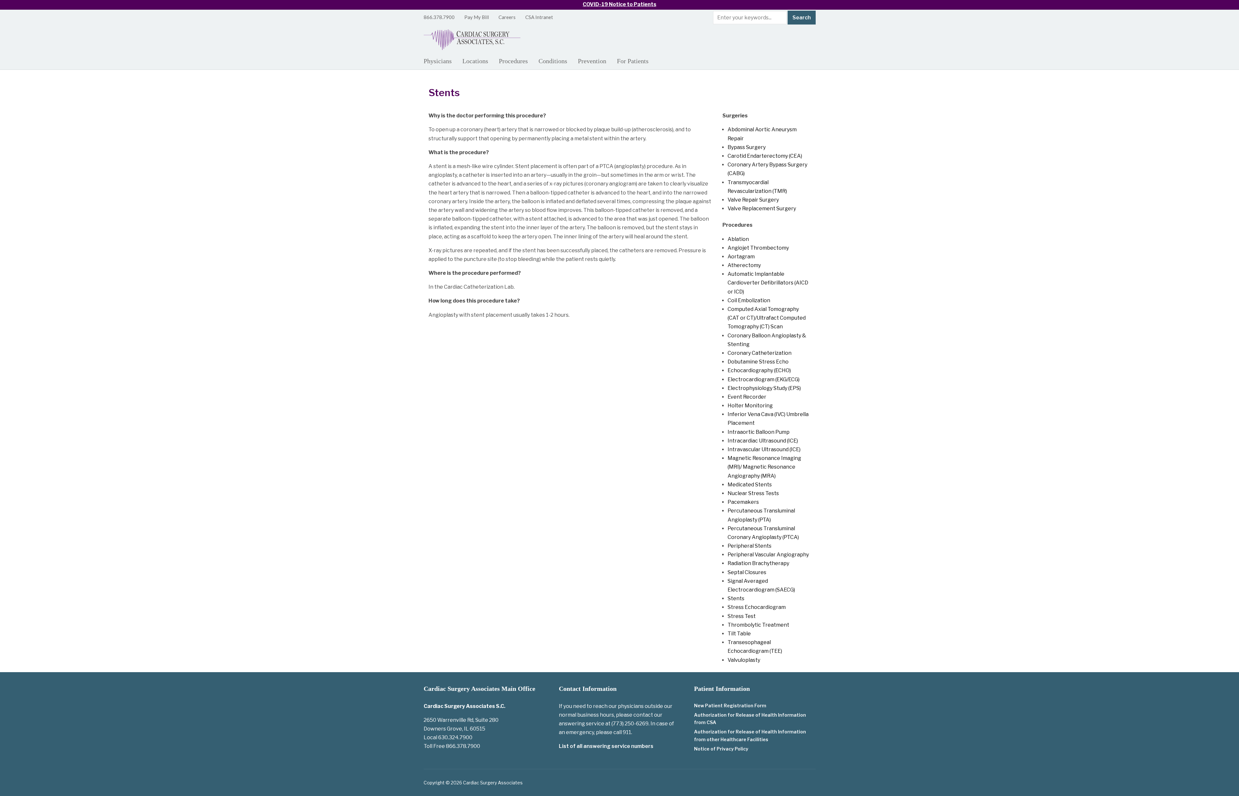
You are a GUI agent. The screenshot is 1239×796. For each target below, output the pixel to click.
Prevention (592, 61)
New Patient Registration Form (730, 705)
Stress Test (742, 616)
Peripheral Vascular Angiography (768, 555)
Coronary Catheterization (759, 353)
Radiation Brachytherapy (758, 563)
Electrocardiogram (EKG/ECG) (764, 379)
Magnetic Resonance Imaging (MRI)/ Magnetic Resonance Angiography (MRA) (764, 467)
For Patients (633, 61)
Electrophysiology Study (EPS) (764, 388)
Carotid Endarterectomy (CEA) (765, 156)
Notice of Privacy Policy (721, 748)
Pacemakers (743, 502)
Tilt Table (739, 634)
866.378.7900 (439, 17)
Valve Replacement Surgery (762, 208)
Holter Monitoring (750, 406)
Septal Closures (747, 572)
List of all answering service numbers (606, 746)
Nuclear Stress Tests (753, 493)
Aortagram (741, 257)
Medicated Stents (750, 485)
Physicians (438, 61)
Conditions (553, 61)
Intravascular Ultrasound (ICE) (764, 449)
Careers (507, 17)
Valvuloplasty (744, 660)
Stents (736, 598)
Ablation (738, 239)
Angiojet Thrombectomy (758, 248)
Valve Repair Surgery (753, 200)
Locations (475, 61)
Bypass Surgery (747, 147)
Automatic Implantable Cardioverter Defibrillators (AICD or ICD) (768, 282)
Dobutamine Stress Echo (758, 362)
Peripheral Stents (749, 546)
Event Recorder (747, 397)
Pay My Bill (476, 17)
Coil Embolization (749, 300)
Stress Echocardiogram (757, 607)
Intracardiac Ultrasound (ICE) (763, 441)
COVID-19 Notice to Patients (619, 4)
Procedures (513, 61)
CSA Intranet (539, 17)
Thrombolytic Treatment (758, 625)
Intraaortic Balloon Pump (759, 432)
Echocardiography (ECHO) (759, 370)
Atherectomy (744, 265)
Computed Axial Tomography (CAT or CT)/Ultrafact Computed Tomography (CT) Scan (767, 318)
